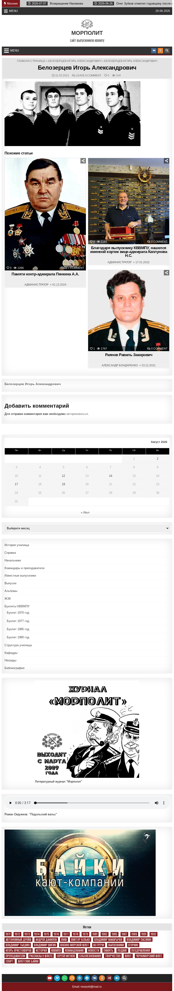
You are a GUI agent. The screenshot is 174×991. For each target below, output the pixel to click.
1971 (8, 934)
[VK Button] (154, 50)
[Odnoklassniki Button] (160, 50)
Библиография (14, 668)
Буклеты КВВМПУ (17, 606)
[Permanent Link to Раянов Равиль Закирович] (128, 310)
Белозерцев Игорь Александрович (74, 61)
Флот (128, 956)
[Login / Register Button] (117, 978)
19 (63, 484)
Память (47, 169)
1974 (37, 934)
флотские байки (28, 961)
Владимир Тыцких (18, 945)
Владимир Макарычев (108, 939)
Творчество (113, 956)
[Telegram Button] (87, 978)
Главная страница (31, 61)
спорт (10, 961)
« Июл (85, 512)
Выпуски (10, 583)
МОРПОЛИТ (87, 33)
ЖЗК (8, 598)
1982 (104, 934)
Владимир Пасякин (139, 939)
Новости (131, 169)
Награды (10, 660)
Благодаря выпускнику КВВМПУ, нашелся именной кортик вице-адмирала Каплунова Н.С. (128, 252)
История (41, 950)
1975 (46, 934)
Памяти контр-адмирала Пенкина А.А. (45, 274)
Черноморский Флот (149, 956)
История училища (17, 545)
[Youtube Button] (50, 978)
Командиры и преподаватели (24, 568)
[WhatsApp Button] (65, 978)
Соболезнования (90, 956)
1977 (66, 934)
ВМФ (64, 939)
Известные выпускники (20, 575)
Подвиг (122, 950)
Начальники (13, 560)
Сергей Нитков (66, 956)
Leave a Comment (88, 75)
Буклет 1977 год (18, 621)
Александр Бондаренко (120, 365)
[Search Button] (167, 50)
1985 (114, 934)
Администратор (36, 284)
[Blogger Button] (72, 978)
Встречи (98, 945)
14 (110, 476)
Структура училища (18, 645)
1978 (75, 934)
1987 (124, 934)
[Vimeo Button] (57, 978)
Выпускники (116, 945)
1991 (143, 934)
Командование (74, 950)
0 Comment (76, 268)
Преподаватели (15, 956)
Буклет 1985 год (18, 629)
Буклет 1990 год (18, 637)
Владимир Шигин (45, 945)
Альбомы (11, 591)
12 (63, 476)
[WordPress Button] (79, 978)
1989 (134, 934)
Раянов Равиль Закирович (128, 355)
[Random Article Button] (109, 978)
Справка (10, 552)
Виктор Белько (80, 939)
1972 (17, 934)
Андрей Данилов (46, 939)
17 (16, 484)
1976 (56, 934)
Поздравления (140, 950)
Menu (13, 11)
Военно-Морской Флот (74, 945)
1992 (153, 934)
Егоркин (133, 945)
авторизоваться (77, 414)
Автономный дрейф (18, 939)
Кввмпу (56, 950)
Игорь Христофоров (18, 950)
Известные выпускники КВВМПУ (130, 281)
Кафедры (11, 653)
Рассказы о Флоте (41, 956)
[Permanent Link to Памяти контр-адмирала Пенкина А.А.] (45, 214)
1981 (94, 934)
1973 (27, 934)
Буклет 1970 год (18, 612)
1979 (85, 934)
